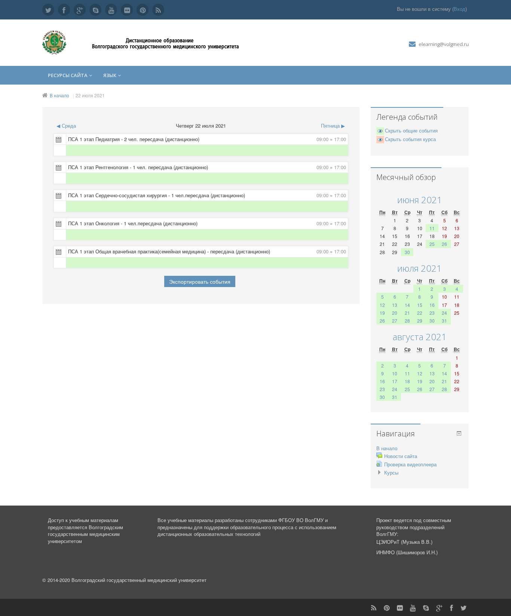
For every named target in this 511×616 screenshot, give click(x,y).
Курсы (391, 472)
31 (444, 320)
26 (444, 244)
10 (394, 373)
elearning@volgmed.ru (444, 44)
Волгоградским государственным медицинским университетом (85, 534)
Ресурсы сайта (68, 75)
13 (394, 305)
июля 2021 (419, 268)
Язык (109, 75)
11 (432, 228)
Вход (459, 8)
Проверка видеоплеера (410, 464)
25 (432, 244)
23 (432, 312)
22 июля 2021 (90, 95)
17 (394, 381)
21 (407, 312)
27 (394, 320)
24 (444, 312)
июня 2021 (419, 199)
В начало (59, 95)
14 (407, 305)
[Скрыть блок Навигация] (459, 433)
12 (382, 305)
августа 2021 (420, 336)
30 (407, 252)
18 (407, 381)
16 (432, 305)
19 (382, 312)
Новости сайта (400, 456)
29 (419, 320)
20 (394, 312)
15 (419, 305)
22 (419, 312)
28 (407, 320)
